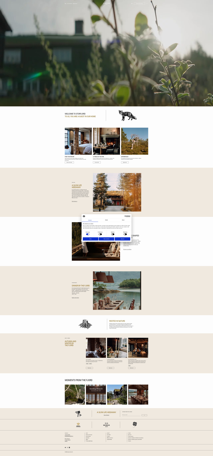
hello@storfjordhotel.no (69, 436)
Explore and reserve (75, 297)
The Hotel (108, 434)
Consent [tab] (90, 220)
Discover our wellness (127, 249)
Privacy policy (130, 436)
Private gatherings (89, 440)
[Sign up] (144, 415)
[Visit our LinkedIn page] (69, 447)
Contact (108, 436)
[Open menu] (147, 3)
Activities (87, 437)
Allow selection (107, 238)
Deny (91, 238)
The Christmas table (132, 359)
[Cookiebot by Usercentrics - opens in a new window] (125, 216)
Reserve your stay (140, 4)
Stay (65, 3)
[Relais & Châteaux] (78, 425)
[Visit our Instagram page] (67, 447)
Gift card (129, 434)
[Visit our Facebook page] (65, 447)
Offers (87, 439)
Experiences (75, 3)
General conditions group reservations (135, 439)
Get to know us (74, 201)
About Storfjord (106, 415)
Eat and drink (69, 3)
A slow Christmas (110, 359)
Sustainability (109, 439)
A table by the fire (98, 156)
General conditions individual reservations (135, 437)
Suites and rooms (89, 434)
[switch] (100, 234)
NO (132, 3)
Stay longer (88, 359)
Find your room (69, 156)
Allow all (122, 238)
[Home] (106, 3)
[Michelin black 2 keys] (106, 425)
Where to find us (110, 437)
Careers (129, 440)
